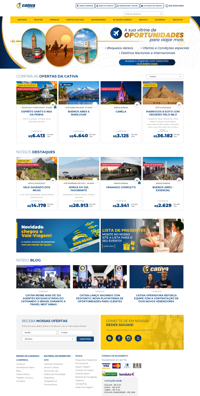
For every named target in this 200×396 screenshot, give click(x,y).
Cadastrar (85, 339)
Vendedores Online (128, 6)
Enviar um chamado (27, 356)
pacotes (38, 20)
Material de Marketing (57, 356)
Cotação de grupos (153, 6)
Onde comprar (86, 6)
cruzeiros (160, 20)
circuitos (178, 20)
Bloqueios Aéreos (122, 20)
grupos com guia (75, 20)
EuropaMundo (98, 20)
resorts (143, 20)
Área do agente (106, 6)
